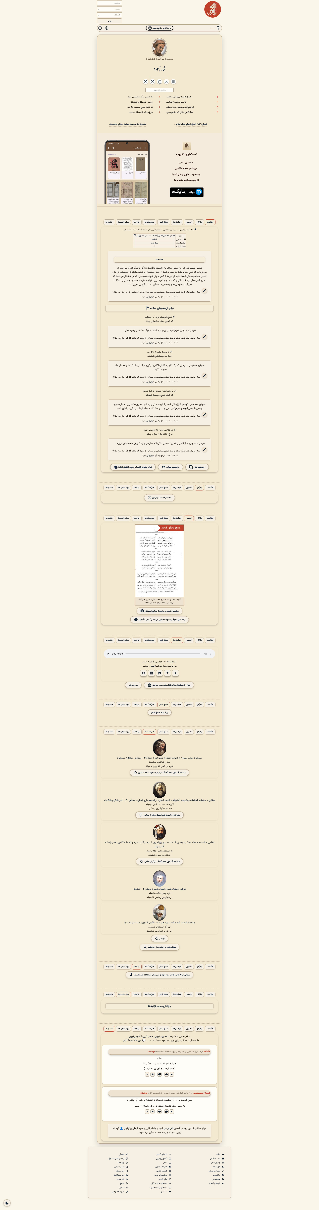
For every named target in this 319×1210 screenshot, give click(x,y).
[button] (218, 28)
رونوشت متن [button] (199, 467)
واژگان (199, 222)
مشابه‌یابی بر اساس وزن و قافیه (161, 947)
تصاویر (189, 222)
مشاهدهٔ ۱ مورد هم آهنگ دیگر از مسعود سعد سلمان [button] (162, 772)
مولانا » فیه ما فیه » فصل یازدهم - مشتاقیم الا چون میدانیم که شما (159, 923)
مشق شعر (164, 222)
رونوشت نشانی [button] (172, 467)
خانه (218, 1154)
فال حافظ (216, 1167)
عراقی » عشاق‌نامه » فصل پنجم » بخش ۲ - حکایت (159, 889)
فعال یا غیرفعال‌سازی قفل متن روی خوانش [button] (171, 685)
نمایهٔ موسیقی (215, 1171)
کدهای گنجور (162, 1154)
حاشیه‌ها (109, 222)
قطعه (154, 239)
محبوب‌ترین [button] (161, 1036)
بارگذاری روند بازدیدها (159, 1006)
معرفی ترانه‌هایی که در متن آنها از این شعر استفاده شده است (162, 975)
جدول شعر (216, 1162)
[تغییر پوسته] (7, 1203)
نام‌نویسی (168, 1129)
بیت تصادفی (215, 1158)
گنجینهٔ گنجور (162, 1171)
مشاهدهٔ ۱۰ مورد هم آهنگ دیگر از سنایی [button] (162, 815)
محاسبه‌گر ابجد (161, 1175)
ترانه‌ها (136, 222)
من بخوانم (133, 685)
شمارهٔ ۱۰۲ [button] (171, 662)
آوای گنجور (163, 1179)
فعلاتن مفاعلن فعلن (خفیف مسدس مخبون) (156, 236)
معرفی (122, 1154)
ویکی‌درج (154, 243)
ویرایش (149, 296)
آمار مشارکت (119, 1175)
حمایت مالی (119, 1167)
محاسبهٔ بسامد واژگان (161, 497)
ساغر (165, 1162)
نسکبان (164, 1191)
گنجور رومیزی (162, 1158)
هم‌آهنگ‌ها (149, 222)
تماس (122, 1187)
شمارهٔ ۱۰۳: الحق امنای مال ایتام (191, 124)
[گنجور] (212, 9)
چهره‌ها (121, 1162)
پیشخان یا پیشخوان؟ (159, 1187)
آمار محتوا (120, 1171)
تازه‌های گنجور (215, 1183)
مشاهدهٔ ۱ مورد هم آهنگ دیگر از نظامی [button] (162, 861)
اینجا (153, 666)
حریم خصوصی (118, 1191)
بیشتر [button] (162, 938)
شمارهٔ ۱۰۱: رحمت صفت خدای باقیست (127, 124)
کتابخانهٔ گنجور (161, 1167)
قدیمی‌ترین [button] (134, 1036)
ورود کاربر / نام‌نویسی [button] (161, 28)
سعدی (169, 59)
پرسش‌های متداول (116, 1158)
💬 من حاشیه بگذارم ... (133, 1041)
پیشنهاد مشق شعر (159, 712)
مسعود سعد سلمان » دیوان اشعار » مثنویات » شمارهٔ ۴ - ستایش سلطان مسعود (159, 758)
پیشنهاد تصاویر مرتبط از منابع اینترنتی (162, 611)
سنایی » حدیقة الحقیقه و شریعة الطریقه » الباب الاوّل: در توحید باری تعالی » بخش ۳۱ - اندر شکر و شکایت (159, 800)
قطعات (151, 59)
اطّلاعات (210, 222)
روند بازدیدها (123, 222)
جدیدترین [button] (147, 1036)
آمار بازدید (120, 1179)
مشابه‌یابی (216, 1179)
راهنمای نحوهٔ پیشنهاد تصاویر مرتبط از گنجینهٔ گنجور (162, 619)
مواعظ (161, 59)
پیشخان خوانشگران (159, 1183)
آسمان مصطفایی (201, 1093)
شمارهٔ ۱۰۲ (159, 69)
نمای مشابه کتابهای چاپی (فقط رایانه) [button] (135, 467)
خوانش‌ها (177, 222)
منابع (122, 1183)
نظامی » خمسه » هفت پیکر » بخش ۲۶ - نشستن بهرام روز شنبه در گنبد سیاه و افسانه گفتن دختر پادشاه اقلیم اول (159, 845)
